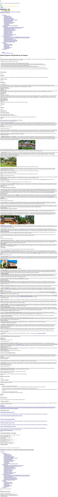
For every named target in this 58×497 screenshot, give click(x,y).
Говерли (37, 189)
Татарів (24, 179)
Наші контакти (4, 49)
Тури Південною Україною (8, 21)
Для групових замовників (8, 44)
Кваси (18, 240)
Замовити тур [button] (2, 405)
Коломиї (6, 256)
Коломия (11, 408)
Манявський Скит (7, 250)
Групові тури (4, 453)
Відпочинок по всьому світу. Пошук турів (10, 479)
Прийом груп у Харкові (7, 17)
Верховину (7, 274)
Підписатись (5, 496)
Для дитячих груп (7, 15)
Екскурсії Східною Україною (8, 20)
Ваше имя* (2, 438)
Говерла (8, 408)
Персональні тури (5, 26)
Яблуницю (27, 179)
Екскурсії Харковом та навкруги (9, 18)
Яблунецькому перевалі (43, 179)
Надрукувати (2, 406)
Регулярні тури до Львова (8, 33)
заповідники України (29, 407)
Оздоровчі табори (6, 24)
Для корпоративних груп (8, 16)
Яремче (14, 352)
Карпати (41, 407)
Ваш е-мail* (2, 441)
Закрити (2, 444)
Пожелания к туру (3, 443)
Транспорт (2, 437)
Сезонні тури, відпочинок (6, 36)
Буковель (17, 194)
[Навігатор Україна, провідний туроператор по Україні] (0, 0)
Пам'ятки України (7, 46)
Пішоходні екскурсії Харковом (8, 19)
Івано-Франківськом (10, 122)
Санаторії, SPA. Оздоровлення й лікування (10, 40)
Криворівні (7, 287)
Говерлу (12, 324)
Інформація (4, 42)
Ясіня (50, 407)
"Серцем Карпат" (6, 190)
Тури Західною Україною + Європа (9, 22)
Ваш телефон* (2, 440)
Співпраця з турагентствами (8, 45)
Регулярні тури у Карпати (8, 31)
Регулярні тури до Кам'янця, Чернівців (10, 34)
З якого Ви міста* (3, 493)
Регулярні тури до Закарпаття (8, 32)
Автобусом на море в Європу (8, 38)
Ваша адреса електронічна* (4, 494)
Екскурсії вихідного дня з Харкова (9, 30)
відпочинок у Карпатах (36, 407)
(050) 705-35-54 (7, 12)
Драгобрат (36, 317)
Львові (12, 120)
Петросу (40, 189)
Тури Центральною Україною (8, 23)
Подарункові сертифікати (8, 47)
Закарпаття (53, 407)
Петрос (25, 330)
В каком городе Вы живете (4, 439)
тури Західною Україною (10, 407)
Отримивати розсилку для (4, 495)
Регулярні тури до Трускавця (8, 35)
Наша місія (5, 43)
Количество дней (3, 436)
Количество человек (3, 442)
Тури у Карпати (6, 462)
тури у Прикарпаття (23, 407)
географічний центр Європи (19, 344)
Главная (3, 52)
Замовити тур (6, 444)
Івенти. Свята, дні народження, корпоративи (11, 25)
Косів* (1, 295)
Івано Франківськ (15, 408)
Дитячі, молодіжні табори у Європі (9, 41)
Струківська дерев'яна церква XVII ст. (49, 192)
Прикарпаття (2, 408)
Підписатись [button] (2, 451)
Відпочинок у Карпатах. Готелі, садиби (10, 39)
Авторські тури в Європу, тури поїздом (10, 29)
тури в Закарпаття (16, 407)
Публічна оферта (6, 48)
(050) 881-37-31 (2, 12)
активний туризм (3, 407)
